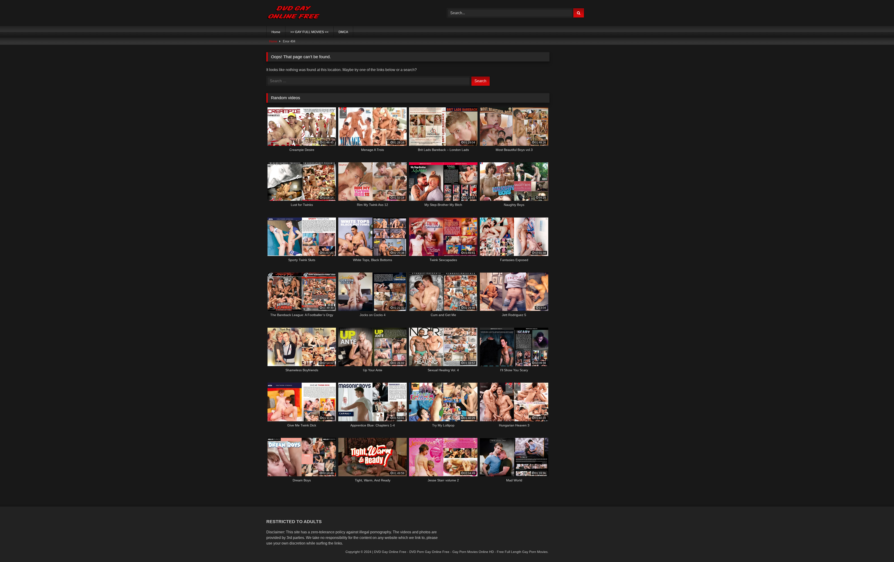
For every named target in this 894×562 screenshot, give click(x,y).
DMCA (343, 32)
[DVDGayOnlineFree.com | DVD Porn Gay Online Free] (293, 13)
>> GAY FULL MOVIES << (309, 32)
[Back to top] (879, 548)
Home (275, 32)
